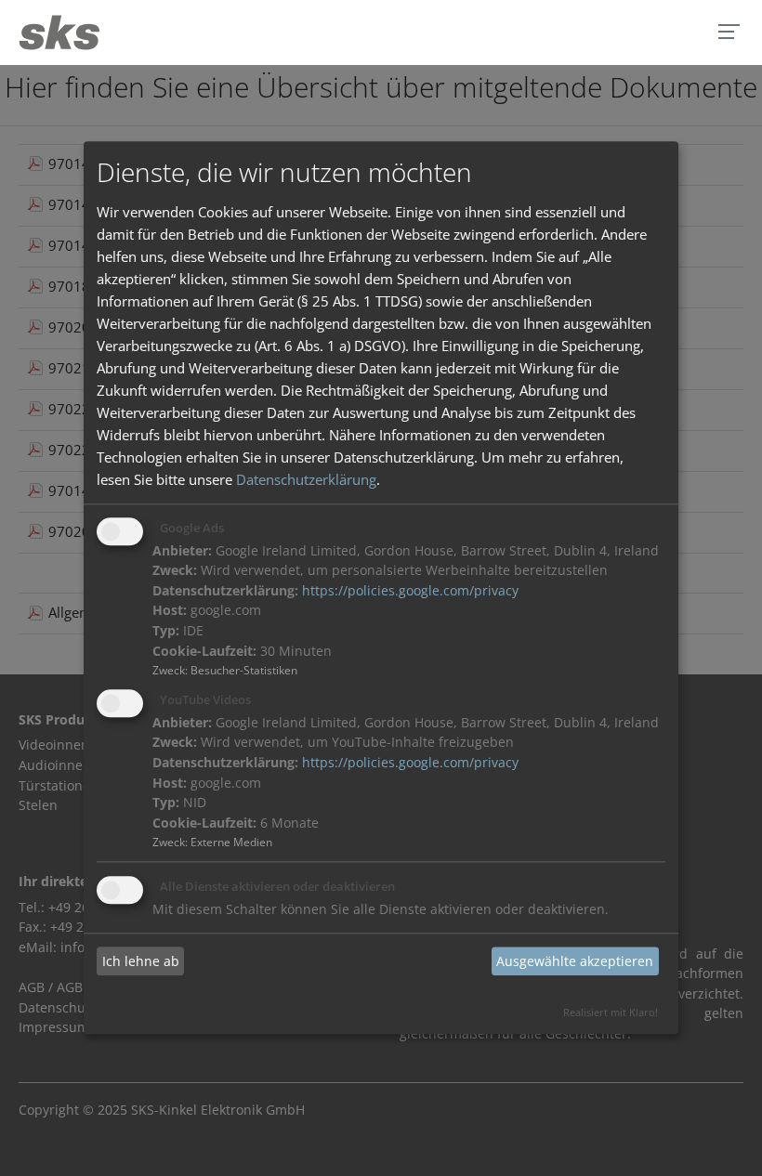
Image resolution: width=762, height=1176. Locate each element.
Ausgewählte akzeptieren (574, 961)
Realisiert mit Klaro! (610, 1013)
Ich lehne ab (140, 961)
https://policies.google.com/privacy (410, 590)
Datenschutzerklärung (306, 479)
